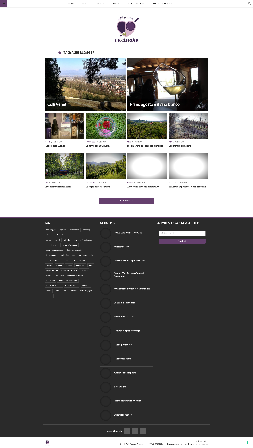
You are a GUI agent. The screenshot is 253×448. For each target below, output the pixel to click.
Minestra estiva (121, 247)
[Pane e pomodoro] (105, 345)
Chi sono (86, 4)
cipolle (67, 240)
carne (88, 235)
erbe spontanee (52, 260)
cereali (57, 240)
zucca (48, 296)
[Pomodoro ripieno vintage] (105, 331)
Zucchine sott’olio (123, 415)
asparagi (86, 230)
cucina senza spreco (54, 250)
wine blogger (86, 291)
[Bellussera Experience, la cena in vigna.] (188, 166)
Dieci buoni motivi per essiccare (129, 260)
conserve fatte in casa (82, 240)
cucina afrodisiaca (69, 245)
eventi (65, 260)
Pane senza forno (122, 359)
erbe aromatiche (86, 255)
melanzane (80, 265)
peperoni (84, 270)
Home (71, 4)
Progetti (172, 183)
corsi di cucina (52, 245)
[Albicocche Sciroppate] (105, 373)
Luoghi (48, 142)
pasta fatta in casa (69, 270)
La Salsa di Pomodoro (124, 303)
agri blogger (51, 230)
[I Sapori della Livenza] (64, 125)
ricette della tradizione (68, 280)
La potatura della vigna (180, 146)
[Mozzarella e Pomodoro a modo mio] (105, 289)
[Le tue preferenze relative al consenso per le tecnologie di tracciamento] (248, 443)
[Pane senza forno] (105, 359)
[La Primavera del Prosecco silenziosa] (147, 125)
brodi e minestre (75, 235)
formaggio (83, 260)
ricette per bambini (53, 285)
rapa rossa (50, 280)
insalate (59, 265)
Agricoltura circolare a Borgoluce (143, 187)
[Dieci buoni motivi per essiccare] (105, 261)
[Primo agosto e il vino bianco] (167, 84)
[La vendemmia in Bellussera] (64, 166)
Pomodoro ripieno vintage (127, 331)
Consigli (116, 4)
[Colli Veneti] (85, 84)
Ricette (101, 4)
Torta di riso (120, 387)
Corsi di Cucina (136, 4)
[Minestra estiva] (105, 247)
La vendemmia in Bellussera (58, 187)
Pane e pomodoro (123, 345)
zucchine (58, 296)
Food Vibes (90, 142)
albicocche (74, 230)
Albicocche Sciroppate (125, 373)
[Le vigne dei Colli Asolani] (105, 166)
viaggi (74, 291)
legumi (69, 265)
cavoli (48, 240)
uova (57, 291)
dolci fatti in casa (68, 255)
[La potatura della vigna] (188, 125)
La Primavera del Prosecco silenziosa (145, 146)
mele (91, 265)
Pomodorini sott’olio (124, 317)
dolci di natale (51, 255)
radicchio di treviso (75, 275)
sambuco (86, 285)
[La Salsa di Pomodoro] (105, 303)
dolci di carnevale (74, 250)
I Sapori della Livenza (55, 146)
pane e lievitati (52, 270)
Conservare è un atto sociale (128, 233)
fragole (49, 265)
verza (65, 291)
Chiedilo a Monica (162, 4)
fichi (73, 260)
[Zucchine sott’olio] (105, 415)
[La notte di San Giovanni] (105, 125)
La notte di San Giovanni (98, 146)
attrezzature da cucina (55, 235)
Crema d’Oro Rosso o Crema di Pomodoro (129, 274)
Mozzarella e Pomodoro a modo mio (132, 289)
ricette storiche (71, 285)
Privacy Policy (201, 441)
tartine (48, 291)
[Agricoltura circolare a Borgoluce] (147, 166)
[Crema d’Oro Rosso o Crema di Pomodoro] (105, 275)
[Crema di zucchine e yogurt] (105, 401)
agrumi (63, 230)
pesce (48, 275)
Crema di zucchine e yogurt (127, 401)
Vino (129, 142)
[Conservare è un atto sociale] (105, 233)
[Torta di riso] (105, 387)
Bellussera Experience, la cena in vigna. (187, 187)
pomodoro (59, 275)
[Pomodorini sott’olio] (105, 317)
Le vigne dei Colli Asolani (98, 187)
